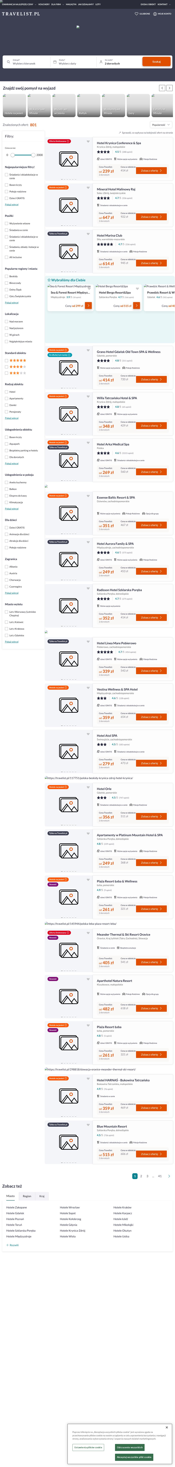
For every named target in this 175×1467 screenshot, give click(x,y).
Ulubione (145, 13)
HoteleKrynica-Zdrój (72, 1230)
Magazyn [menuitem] (71, 4)
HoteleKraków (122, 1207)
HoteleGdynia (68, 1224)
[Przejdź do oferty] (88, 305)
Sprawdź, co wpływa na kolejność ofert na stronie (147, 132)
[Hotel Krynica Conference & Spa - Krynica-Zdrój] (69, 159)
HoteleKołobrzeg (70, 1219)
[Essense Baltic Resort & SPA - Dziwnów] (69, 513)
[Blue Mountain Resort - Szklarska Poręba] (69, 1142)
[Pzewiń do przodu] (162, 88)
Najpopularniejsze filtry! (20, 167)
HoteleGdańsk (15, 1213)
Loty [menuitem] (98, 4)
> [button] (170, 1177)
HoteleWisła (68, 1236)
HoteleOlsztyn (122, 1230)
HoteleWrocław (70, 1207)
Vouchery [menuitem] (44, 4)
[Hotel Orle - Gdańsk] (69, 804)
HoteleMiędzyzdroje (18, 1236)
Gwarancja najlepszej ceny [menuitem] (17, 4)
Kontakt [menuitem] (162, 4)
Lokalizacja (11, 314)
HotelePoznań (15, 1219)
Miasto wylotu (14, 604)
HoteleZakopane (16, 1207)
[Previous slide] (49, 159)
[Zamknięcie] (167, 1427)
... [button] (153, 1176)
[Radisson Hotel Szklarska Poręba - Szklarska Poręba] (69, 606)
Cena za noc (10, 148)
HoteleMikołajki (123, 1224)
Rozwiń (14, 1245)
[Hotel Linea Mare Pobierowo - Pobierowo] (69, 659)
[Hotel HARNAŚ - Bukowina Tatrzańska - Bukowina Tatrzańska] (69, 1096)
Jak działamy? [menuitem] (86, 4)
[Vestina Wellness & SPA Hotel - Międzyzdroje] (69, 705)
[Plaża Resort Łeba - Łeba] (69, 1043)
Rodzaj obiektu (14, 384)
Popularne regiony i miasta (21, 268)
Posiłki (9, 215)
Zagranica (11, 559)
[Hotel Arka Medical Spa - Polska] (69, 460)
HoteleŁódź (120, 1219)
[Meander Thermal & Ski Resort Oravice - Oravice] (69, 950)
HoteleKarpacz (122, 1213)
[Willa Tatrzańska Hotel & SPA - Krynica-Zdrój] (69, 414)
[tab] (62, 178)
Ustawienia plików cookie (88, 1447)
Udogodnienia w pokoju (19, 474)
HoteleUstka (121, 1236)
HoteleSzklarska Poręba (21, 1230)
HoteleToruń (14, 1224)
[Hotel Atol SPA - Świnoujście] (69, 751)
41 (160, 1176)
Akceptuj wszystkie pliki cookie (134, 1457)
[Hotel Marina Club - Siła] (69, 251)
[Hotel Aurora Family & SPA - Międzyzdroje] (69, 559)
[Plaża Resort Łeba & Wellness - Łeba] (69, 897)
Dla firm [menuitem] (56, 4)
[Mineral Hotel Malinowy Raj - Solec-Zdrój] (69, 205)
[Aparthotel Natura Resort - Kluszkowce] (69, 996)
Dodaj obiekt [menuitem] (148, 4)
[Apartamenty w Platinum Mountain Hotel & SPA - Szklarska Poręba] (69, 851)
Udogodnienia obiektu (18, 429)
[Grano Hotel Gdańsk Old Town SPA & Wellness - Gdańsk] (69, 367)
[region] (69, 159)
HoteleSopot (68, 1213)
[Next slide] (88, 159)
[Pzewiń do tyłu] (169, 88)
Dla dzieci (11, 520)
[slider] (13, 155)
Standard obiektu (15, 353)
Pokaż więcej (11, 204)
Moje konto (164, 13)
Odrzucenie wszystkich (130, 1447)
